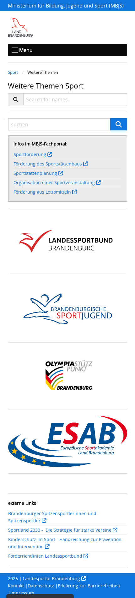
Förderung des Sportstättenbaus (48, 164)
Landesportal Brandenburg (51, 578)
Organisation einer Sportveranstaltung (54, 182)
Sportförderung (30, 154)
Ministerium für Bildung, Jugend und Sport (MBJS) (66, 5)
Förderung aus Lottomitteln (42, 192)
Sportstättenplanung (35, 173)
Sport (13, 72)
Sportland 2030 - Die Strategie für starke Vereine (59, 530)
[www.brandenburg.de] (20, 27)
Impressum (22, 593)
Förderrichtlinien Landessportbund (45, 556)
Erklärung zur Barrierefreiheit (89, 586)
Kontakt (16, 586)
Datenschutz (41, 586)
